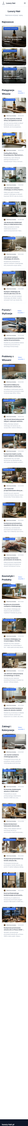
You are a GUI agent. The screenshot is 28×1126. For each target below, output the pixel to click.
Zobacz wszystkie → (21, 92)
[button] (25, 3)
